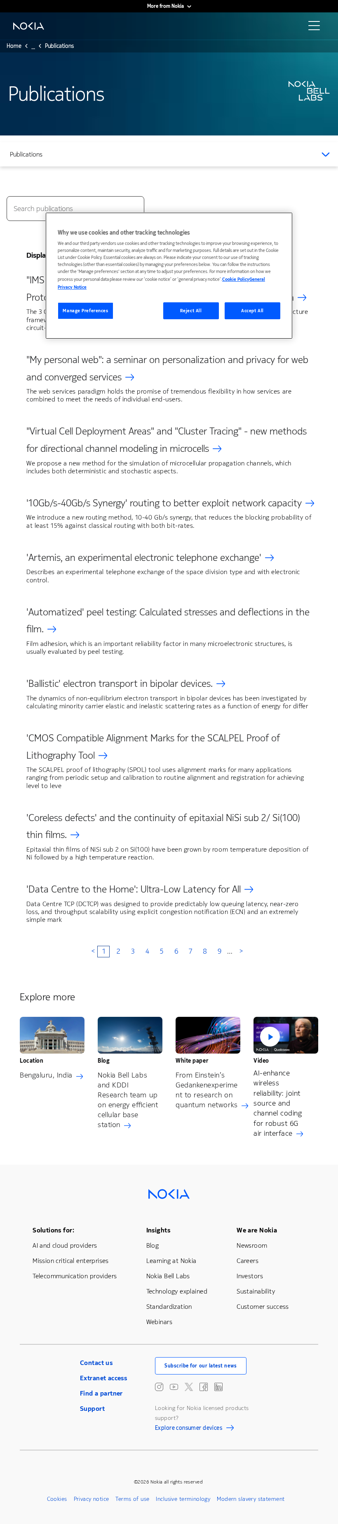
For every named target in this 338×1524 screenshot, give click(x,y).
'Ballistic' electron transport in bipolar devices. (119, 683)
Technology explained (176, 1291)
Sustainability (256, 1291)
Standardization (169, 1306)
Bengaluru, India (46, 1075)
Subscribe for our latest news (200, 1366)
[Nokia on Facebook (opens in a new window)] (204, 1387)
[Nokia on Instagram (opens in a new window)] (159, 1387)
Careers (247, 1261)
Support (92, 1408)
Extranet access (103, 1378)
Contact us (96, 1362)
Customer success (263, 1306)
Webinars (159, 1322)
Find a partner (101, 1393)
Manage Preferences (85, 310)
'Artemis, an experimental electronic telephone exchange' (143, 557)
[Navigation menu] (316, 28)
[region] (169, 275)
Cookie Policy (235, 279)
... (33, 48)
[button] (286, 1035)
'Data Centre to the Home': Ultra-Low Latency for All (133, 889)
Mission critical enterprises (71, 1261)
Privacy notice (91, 1499)
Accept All (252, 310)
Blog (152, 1245)
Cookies (57, 1499)
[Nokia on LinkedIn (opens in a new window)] (218, 1387)
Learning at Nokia (171, 1261)
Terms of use (132, 1499)
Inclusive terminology (183, 1499)
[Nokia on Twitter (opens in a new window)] (189, 1387)
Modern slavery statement (250, 1499)
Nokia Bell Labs (168, 1276)
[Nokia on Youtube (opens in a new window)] (174, 1387)
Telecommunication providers (75, 1276)
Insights (158, 1230)
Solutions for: (53, 1230)
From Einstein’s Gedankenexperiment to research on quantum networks (207, 1090)
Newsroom (252, 1245)
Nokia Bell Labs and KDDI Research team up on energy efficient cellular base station (128, 1100)
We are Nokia (257, 1230)
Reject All (191, 310)
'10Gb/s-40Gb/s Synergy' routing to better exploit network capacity (164, 503)
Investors (250, 1276)
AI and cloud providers (65, 1245)
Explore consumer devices (188, 1429)
